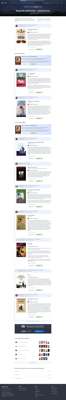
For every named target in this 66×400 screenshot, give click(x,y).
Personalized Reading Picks (31, 2)
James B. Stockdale (30, 143)
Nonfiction (14, 2)
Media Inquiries (37, 391)
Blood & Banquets (31, 215)
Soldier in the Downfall (32, 167)
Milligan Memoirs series (33, 13)
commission (48, 18)
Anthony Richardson (31, 74)
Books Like (35, 6)
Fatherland (30, 243)
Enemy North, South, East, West (34, 189)
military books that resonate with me (30, 69)
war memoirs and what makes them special (31, 185)
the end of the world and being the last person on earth (33, 270)
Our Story (36, 388)
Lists (40, 6)
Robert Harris (30, 244)
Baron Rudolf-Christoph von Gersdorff (33, 168)
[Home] (4, 3)
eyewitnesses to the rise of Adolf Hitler (31, 211)
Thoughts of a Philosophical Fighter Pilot (36, 142)
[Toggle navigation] (64, 3)
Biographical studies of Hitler (22, 346)
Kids (17, 2)
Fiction (11, 2)
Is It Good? (31, 6)
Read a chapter (32, 49)
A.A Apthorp (30, 102)
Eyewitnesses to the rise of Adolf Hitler (23, 350)
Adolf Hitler (26, 6)
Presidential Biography (18, 378)
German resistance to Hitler (22, 358)
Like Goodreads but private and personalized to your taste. (35, 0)
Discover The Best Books (22, 388)
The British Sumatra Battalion (33, 101)
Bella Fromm (30, 216)
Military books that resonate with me (23, 342)
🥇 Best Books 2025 (23, 2)
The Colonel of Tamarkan (33, 29)
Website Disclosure (55, 393)
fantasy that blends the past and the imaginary (32, 239)
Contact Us (36, 393)
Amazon (39, 49)
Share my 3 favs (40, 331)
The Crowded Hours (32, 73)
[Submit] (44, 3)
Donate (36, 396)
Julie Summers (30, 30)
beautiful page (32, 327)
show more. (46, 62)
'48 (28, 274)
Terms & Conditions (54, 391)
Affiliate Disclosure (54, 388)
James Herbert (30, 275)
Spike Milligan (33, 12)
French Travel (17, 374)
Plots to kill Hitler (20, 354)
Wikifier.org (9, 390)
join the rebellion (48, 19)
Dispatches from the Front (33, 298)
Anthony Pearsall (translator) (43, 168)
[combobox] (51, 3)
